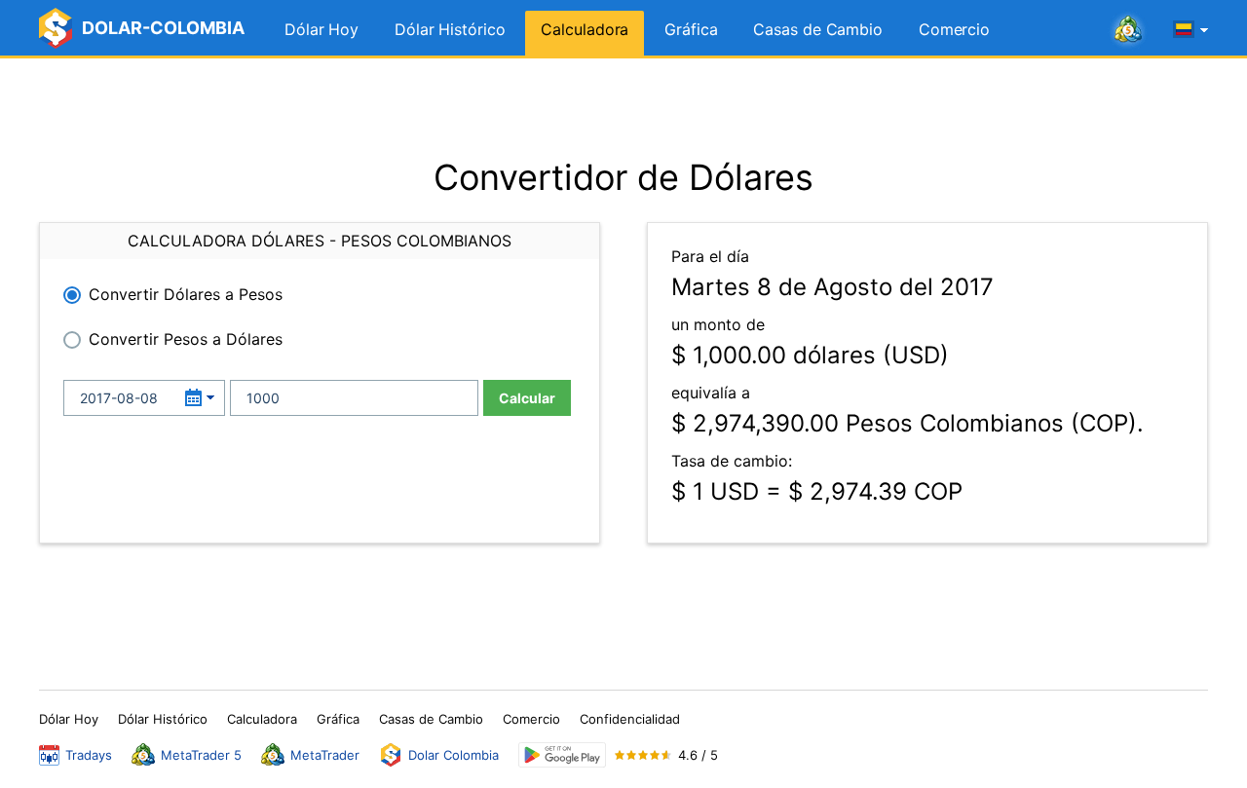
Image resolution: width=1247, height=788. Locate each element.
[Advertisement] (623, 107)
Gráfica (690, 29)
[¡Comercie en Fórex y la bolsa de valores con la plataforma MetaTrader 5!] (1128, 30)
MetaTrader (324, 755)
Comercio (954, 29)
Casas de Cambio (818, 29)
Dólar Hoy (321, 29)
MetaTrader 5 (201, 755)
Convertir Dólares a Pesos (186, 294)
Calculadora (584, 29)
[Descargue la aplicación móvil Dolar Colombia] (562, 755)
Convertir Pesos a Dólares (186, 339)
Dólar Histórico (450, 29)
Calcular (527, 398)
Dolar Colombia (453, 755)
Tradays (88, 755)
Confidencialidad (630, 719)
